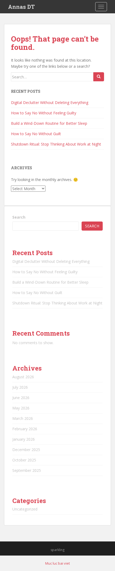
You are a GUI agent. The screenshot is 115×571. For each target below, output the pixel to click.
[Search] (98, 76)
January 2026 (23, 439)
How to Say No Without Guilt (36, 133)
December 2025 (26, 449)
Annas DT (21, 6)
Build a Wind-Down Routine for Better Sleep (49, 123)
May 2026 (20, 408)
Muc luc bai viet (57, 563)
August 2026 (23, 376)
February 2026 (24, 428)
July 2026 (20, 387)
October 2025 (24, 460)
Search (18, 217)
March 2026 (22, 418)
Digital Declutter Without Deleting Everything (49, 102)
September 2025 (26, 470)
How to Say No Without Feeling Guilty (43, 112)
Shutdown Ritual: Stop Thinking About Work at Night (56, 144)
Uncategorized (24, 509)
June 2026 (20, 397)
